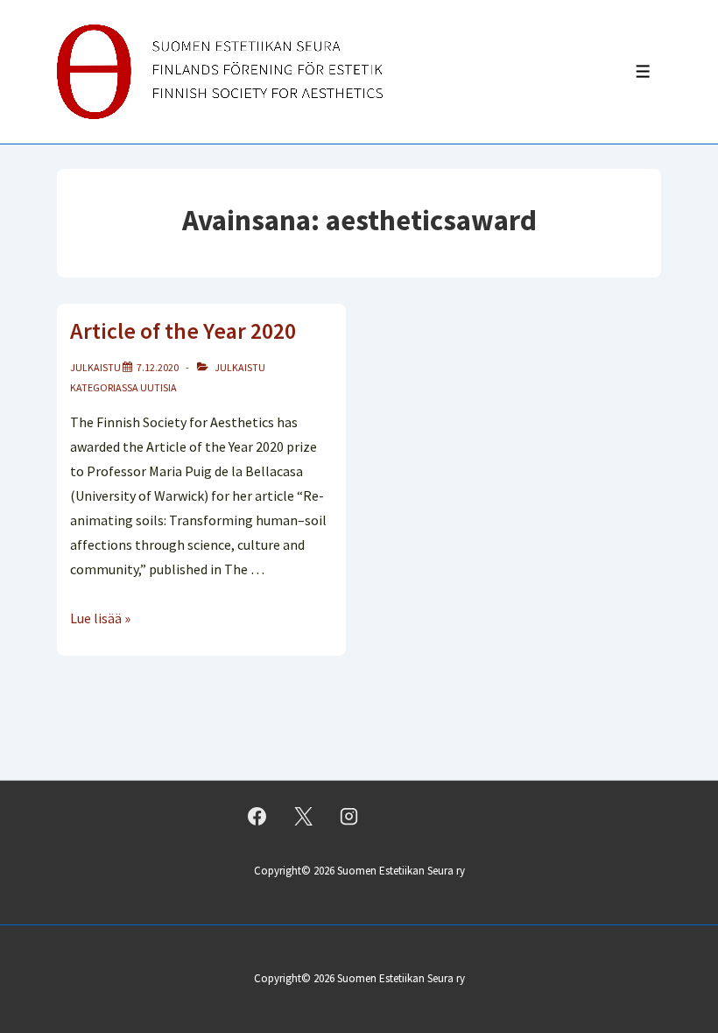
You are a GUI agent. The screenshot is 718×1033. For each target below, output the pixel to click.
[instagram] (349, 816)
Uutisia (158, 387)
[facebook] (257, 816)
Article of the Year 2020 (183, 330)
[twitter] (303, 816)
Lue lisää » (100, 618)
